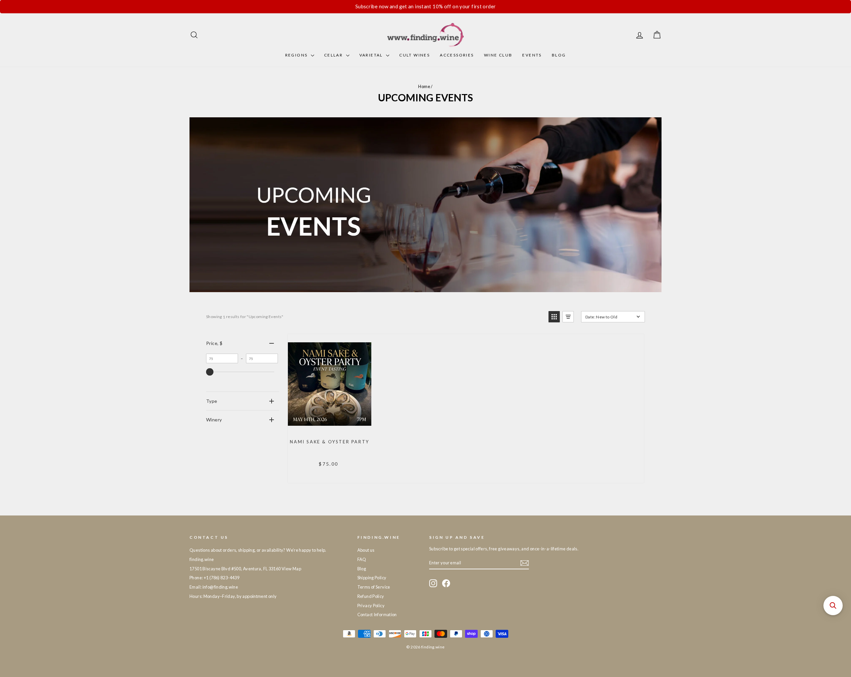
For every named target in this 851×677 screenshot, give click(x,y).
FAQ (361, 559)
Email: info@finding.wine (213, 587)
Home (424, 86)
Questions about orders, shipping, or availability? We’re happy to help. (257, 550)
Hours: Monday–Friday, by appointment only (233, 596)
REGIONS (297, 55)
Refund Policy (370, 596)
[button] (554, 316)
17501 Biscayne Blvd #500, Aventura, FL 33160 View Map (245, 568)
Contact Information (377, 614)
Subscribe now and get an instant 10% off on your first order (425, 6)
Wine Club (498, 55)
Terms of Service (373, 587)
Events (532, 55)
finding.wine (201, 559)
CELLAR (334, 55)
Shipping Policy (372, 577)
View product (329, 426)
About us (366, 550)
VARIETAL (372, 55)
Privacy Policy (371, 605)
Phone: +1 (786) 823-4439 (214, 577)
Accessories (457, 55)
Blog (559, 55)
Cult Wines (414, 55)
